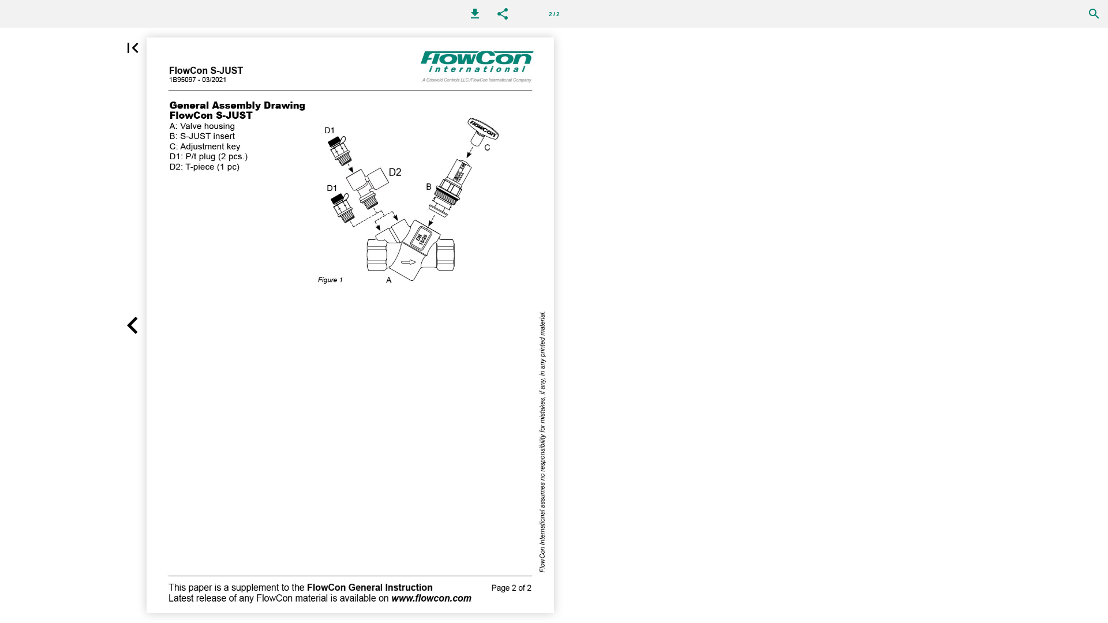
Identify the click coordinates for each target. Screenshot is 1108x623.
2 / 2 (554, 14)
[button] (475, 14)
